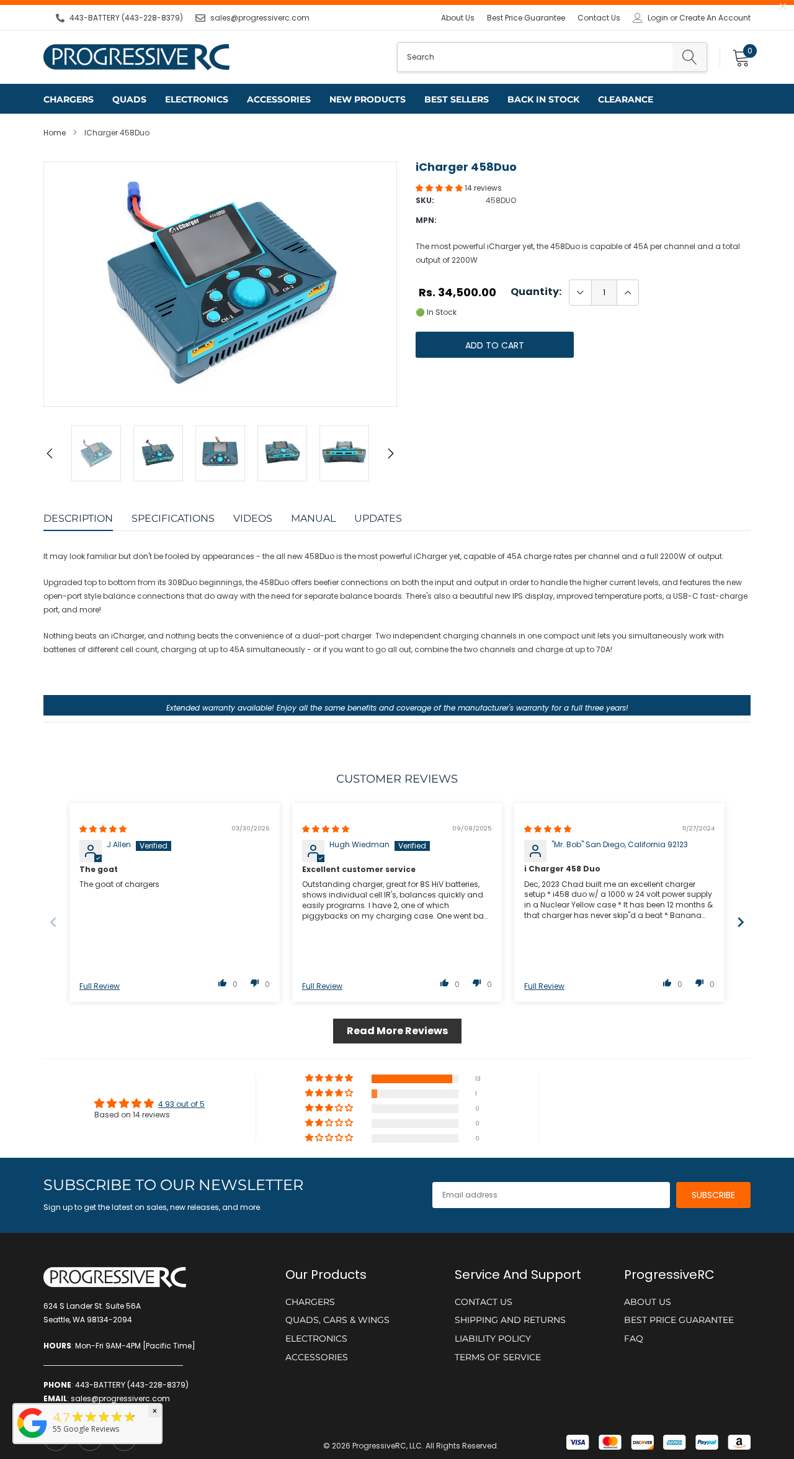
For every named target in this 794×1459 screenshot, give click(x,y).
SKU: (425, 200)
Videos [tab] (252, 518)
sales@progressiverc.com (260, 17)
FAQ (633, 1338)
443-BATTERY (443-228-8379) (126, 17)
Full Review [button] (99, 986)
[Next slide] (741, 922)
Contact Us (599, 17)
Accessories (279, 99)
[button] (440, 188)
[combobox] (535, 57)
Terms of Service (498, 1357)
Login (658, 18)
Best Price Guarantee (526, 17)
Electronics (196, 99)
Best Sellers (456, 99)
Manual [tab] (313, 518)
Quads (129, 99)
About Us (458, 17)
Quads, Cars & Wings (337, 1319)
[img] (103, 829)
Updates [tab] (378, 518)
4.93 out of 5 (181, 1104)
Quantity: (536, 292)
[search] (689, 57)
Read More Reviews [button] (397, 1031)
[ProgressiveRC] (32, 1439)
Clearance (625, 99)
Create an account (715, 18)
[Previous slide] (53, 922)
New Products (367, 99)
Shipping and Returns (510, 1319)
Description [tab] (78, 518)
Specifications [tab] (173, 518)
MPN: (426, 220)
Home (54, 132)
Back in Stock (543, 99)
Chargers (68, 99)
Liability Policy (493, 1338)
